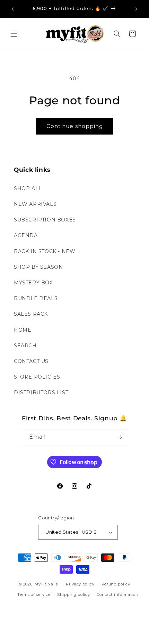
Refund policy (116, 584)
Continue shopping (74, 126)
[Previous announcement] (12, 9)
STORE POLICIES (37, 377)
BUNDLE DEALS (36, 298)
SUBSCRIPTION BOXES (45, 220)
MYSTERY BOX (33, 283)
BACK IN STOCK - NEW (44, 251)
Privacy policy (80, 584)
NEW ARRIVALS (35, 204)
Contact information (117, 594)
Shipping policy (73, 594)
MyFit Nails (46, 583)
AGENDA (26, 235)
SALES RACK (31, 314)
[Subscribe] (119, 437)
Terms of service (33, 594)
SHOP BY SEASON (38, 267)
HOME (22, 330)
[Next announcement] (136, 9)
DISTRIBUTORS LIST (41, 392)
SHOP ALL (28, 188)
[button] (13, 33)
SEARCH (25, 345)
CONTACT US (31, 361)
